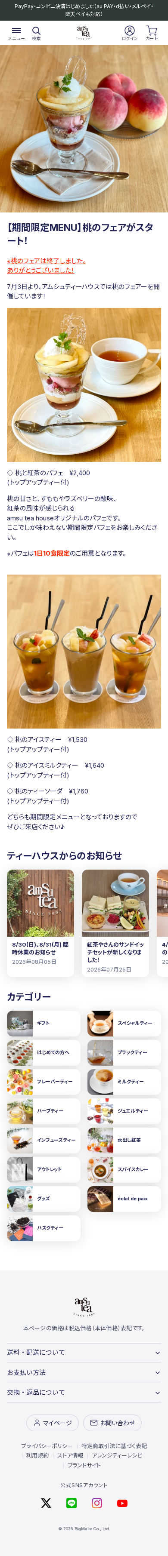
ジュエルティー (133, 1111)
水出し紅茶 (129, 1140)
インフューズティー (56, 1140)
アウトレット (49, 1169)
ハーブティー (50, 1111)
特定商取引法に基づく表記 (114, 1445)
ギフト (43, 1023)
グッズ (43, 1199)
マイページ (57, 1423)
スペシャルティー (135, 1023)
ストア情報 (70, 1455)
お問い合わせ (117, 1423)
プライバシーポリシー (47, 1445)
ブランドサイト (84, 1465)
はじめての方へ (53, 1052)
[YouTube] (122, 1503)
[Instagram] (96, 1503)
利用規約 (37, 1455)
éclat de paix (133, 1199)
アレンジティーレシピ (117, 1455)
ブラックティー (132, 1052)
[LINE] (71, 1503)
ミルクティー (131, 1082)
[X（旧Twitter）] (46, 1503)
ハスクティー (50, 1228)
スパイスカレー (133, 1169)
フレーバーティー (55, 1082)
